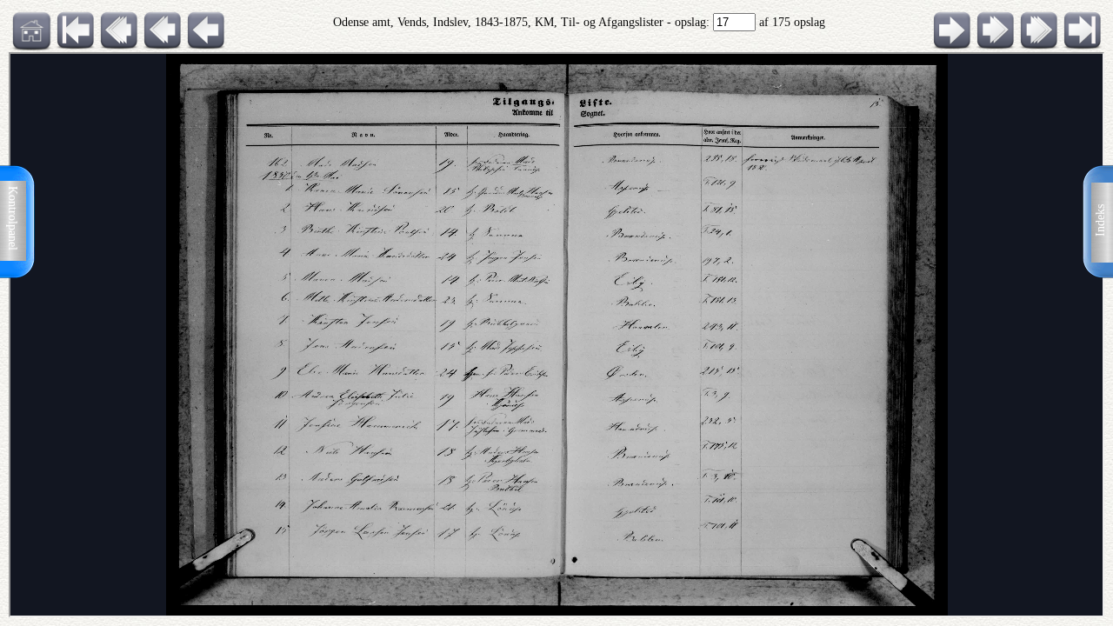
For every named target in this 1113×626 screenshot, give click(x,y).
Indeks (1100, 220)
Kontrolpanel (12, 218)
